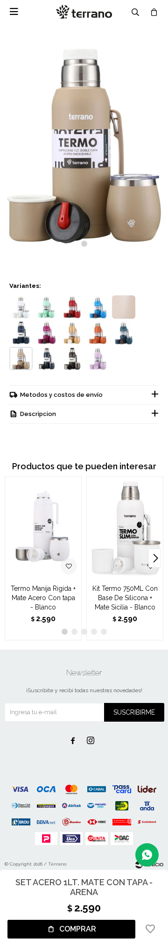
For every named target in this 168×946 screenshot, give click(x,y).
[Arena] (21, 358)
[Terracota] (98, 332)
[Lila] (98, 358)
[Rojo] (72, 307)
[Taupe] (123, 307)
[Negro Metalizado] (72, 358)
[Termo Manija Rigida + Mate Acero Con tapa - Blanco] (43, 527)
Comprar (77, 928)
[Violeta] (46, 332)
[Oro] (72, 332)
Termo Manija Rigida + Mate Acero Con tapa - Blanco (43, 598)
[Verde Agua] (46, 307)
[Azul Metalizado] (46, 358)
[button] (84, 244)
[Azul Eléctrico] (98, 307)
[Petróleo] (123, 332)
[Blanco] (21, 307)
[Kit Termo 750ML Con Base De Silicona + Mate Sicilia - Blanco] (124, 527)
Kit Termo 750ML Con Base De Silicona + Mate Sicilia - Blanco (125, 598)
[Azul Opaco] (21, 332)
